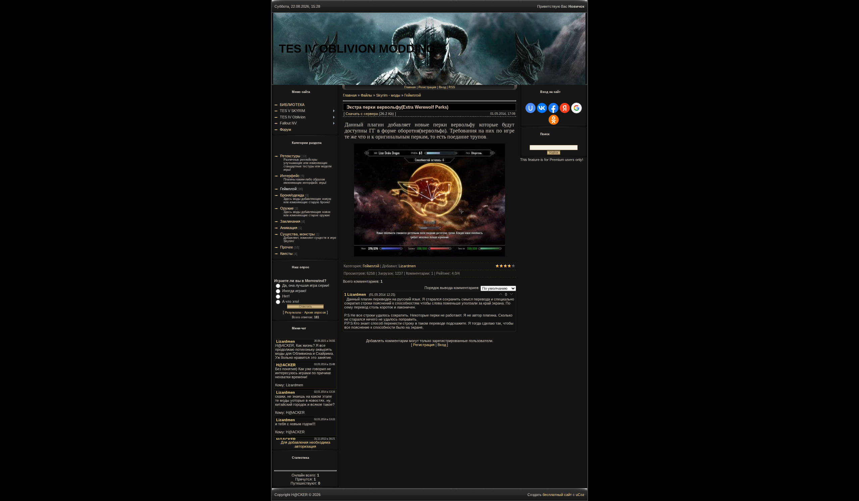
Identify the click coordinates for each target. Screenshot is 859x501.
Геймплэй (288, 189)
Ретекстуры (290, 156)
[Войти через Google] (576, 108)
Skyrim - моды (388, 95)
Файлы (366, 95)
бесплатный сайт (557, 495)
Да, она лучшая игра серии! (305, 285)
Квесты (286, 254)
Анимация (288, 228)
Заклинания (290, 221)
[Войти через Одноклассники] (554, 120)
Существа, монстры (297, 234)
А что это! (290, 301)
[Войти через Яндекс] (565, 108)
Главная (410, 87)
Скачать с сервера (362, 114)
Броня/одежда (292, 195)
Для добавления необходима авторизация (305, 444)
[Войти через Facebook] (553, 108)
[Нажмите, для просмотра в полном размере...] (429, 255)
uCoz (580, 495)
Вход (442, 87)
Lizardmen (407, 266)
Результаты (293, 312)
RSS (452, 87)
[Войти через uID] (530, 108)
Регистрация (427, 87)
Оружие (287, 208)
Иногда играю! (294, 291)
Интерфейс (290, 176)
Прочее (286, 247)
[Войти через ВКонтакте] (542, 108)
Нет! (286, 296)
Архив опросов (315, 312)
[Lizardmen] (345, 299)
